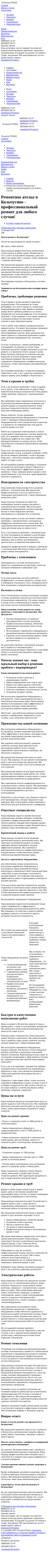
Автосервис (6, 10)
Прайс (4, 29)
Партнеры (36, 1530)
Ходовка (10, 15)
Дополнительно (13, 24)
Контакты (5, 33)
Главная (4, 5)
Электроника (12, 22)
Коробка (10, 19)
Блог (3, 38)
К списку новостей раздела (18, 223)
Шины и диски (8, 8)
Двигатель (11, 17)
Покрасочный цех (9, 31)
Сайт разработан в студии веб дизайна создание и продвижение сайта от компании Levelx (23, 1533)
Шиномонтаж (7, 36)
